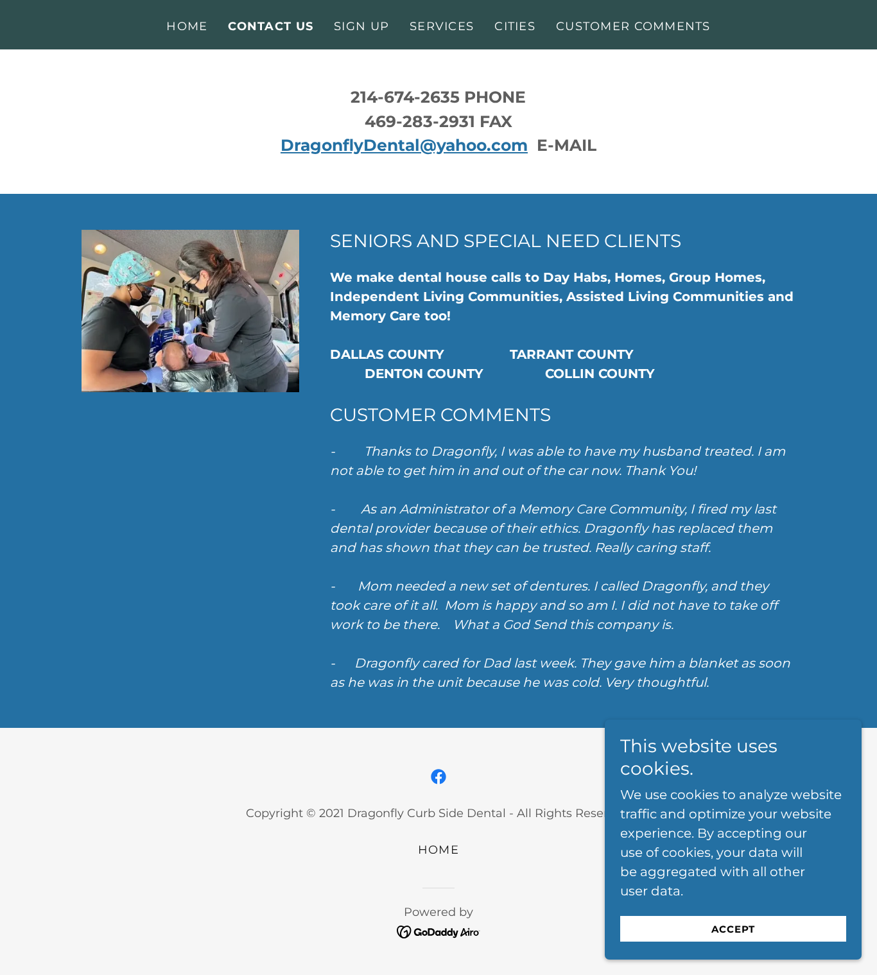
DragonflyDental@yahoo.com (404, 145)
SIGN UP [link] (361, 26)
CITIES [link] (514, 26)
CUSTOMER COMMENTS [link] (633, 26)
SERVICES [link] (442, 26)
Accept (733, 929)
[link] (438, 776)
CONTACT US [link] (270, 26)
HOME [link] (186, 26)
